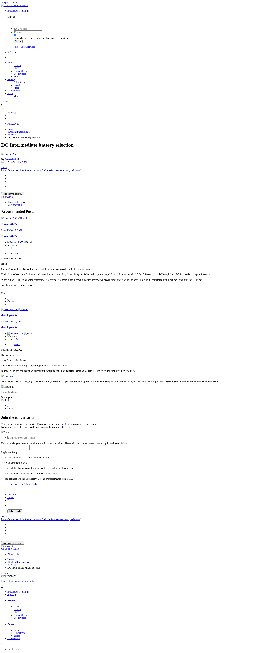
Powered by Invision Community (17, 581)
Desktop (11, 494)
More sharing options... (12, 194)
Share (4, 167)
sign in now (66, 424)
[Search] (2, 108)
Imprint (4, 573)
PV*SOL (23, 162)
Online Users (20, 71)
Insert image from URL (25, 484)
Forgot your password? (25, 46)
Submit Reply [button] (15, 511)
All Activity (19, 82)
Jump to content (9, 2)
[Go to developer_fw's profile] (9, 309)
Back (16, 606)
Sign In (18, 41)
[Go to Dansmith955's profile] (9, 154)
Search (17, 85)
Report (17, 253)
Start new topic (14, 205)
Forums (17, 65)
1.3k (16, 339)
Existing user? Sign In (18, 10)
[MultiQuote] (8, 299)
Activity (11, 79)
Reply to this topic (16, 202)
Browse (11, 62)
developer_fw (9, 315)
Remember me (21, 38)
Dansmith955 (12, 159)
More (16, 76)
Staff (16, 68)
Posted (11, 230)
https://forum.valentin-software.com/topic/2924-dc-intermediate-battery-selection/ (40, 170)
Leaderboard (20, 73)
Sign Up (11, 52)
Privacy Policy (8, 575)
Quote (10, 301)
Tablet (10, 497)
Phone (10, 500)
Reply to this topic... (11, 452)
